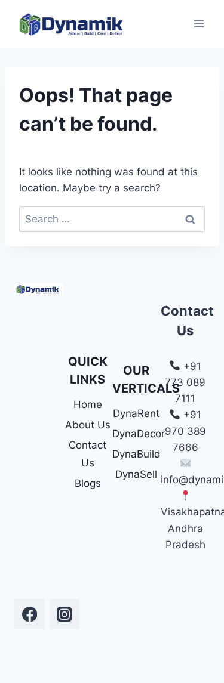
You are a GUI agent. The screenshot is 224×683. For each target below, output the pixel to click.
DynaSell (136, 474)
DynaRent (136, 413)
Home (87, 404)
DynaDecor (136, 434)
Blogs (88, 483)
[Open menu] (199, 23)
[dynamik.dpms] (29, 614)
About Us (88, 425)
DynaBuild (136, 454)
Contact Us (87, 454)
